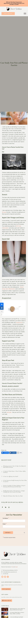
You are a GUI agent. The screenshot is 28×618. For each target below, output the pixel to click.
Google (16, 566)
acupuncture (19, 322)
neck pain (9, 412)
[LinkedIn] (2, 308)
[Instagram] (8, 577)
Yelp (12, 566)
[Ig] (9, 508)
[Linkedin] (5, 577)
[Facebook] (2, 304)
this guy (4, 212)
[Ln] (6, 508)
